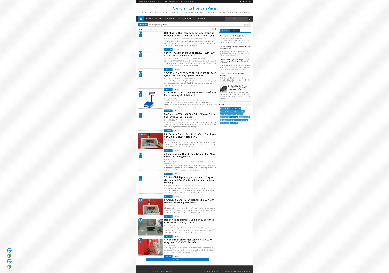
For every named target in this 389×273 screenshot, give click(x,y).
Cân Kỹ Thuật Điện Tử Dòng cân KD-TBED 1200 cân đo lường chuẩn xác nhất (189, 54)
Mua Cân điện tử (170, 19)
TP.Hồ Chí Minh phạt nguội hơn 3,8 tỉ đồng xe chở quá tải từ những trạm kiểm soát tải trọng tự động (189, 180)
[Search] (249, 19)
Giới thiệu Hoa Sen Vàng (170, 1)
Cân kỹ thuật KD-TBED (191, 58)
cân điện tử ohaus (241, 120)
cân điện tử (157, 12)
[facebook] (243, 1)
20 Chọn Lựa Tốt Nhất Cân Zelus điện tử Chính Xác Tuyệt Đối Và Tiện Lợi (189, 115)
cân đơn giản (224, 123)
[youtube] (246, 1)
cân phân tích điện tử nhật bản (186, 161)
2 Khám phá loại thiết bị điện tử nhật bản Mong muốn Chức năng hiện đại (190, 155)
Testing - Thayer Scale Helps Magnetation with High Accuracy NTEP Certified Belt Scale (187, 25)
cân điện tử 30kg (183, 78)
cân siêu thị (238, 114)
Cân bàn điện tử (170, 100)
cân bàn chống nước (226, 114)
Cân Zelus (197, 120)
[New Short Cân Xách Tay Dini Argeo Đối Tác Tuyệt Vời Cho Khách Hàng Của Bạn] (223, 89)
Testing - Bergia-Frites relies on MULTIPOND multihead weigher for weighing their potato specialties (234, 61)
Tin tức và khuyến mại (187, 1)
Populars (225, 31)
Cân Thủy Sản (224, 108)
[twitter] (240, 1)
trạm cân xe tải (189, 38)
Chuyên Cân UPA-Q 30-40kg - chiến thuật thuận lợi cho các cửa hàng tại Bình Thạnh (190, 74)
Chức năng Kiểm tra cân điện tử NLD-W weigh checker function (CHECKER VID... (189, 201)
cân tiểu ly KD (202, 58)
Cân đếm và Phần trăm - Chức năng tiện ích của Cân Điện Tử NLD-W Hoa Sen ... (190, 135)
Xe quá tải (197, 185)
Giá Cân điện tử (202, 19)
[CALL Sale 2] (9, 266)
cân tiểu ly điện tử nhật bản (202, 161)
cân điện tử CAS (244, 117)
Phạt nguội (181, 185)
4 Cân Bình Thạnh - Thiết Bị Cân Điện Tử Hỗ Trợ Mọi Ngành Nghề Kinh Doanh (190, 94)
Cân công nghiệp (225, 111)
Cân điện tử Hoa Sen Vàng (194, 8)
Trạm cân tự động (189, 185)
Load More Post (177, 259)
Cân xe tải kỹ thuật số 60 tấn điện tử (232, 36)
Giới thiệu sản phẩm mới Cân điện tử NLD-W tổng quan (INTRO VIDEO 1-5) (188, 241)
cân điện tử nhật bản (171, 161)
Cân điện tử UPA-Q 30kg (195, 78)
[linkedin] (249, 1)
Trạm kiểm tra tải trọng (200, 38)
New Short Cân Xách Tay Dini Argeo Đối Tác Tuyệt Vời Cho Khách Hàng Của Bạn (237, 88)
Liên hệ (159, 1)
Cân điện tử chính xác (186, 19)
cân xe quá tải (224, 117)
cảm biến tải (234, 123)
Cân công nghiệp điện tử (182, 100)
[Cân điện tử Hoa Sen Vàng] (141, 18)
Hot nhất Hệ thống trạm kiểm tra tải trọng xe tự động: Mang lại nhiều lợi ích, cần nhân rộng (189, 34)
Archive (234, 31)
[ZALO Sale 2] (9, 261)
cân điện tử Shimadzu (227, 120)
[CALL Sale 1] (9, 256)
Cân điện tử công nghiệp (153, 19)
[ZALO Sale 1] (9, 250)
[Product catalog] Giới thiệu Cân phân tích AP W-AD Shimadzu (235, 47)
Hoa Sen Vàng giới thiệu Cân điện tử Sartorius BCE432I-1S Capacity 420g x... (189, 221)
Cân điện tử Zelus (189, 120)
